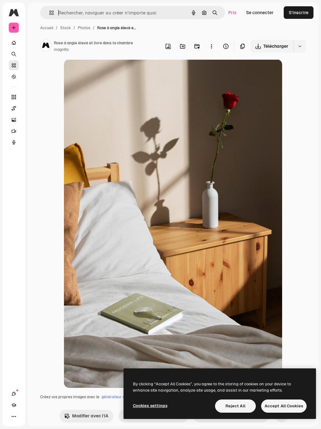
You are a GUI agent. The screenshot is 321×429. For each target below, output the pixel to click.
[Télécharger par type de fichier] (299, 46)
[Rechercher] (14, 54)
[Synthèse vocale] (14, 142)
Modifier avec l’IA (90, 416)
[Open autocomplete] (49, 12)
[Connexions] (14, 394)
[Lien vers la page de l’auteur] (45, 46)
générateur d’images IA (122, 396)
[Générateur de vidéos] (14, 131)
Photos (84, 27)
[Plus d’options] (211, 46)
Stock (65, 27)
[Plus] (14, 416)
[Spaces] (14, 108)
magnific (61, 49)
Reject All (235, 406)
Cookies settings (150, 405)
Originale (105, 71)
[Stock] (14, 65)
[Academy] (14, 405)
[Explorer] (14, 77)
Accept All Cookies (284, 406)
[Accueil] (14, 43)
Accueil (46, 27)
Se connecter (260, 12)
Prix (232, 12)
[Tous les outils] (14, 97)
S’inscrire (298, 12)
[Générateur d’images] (14, 120)
